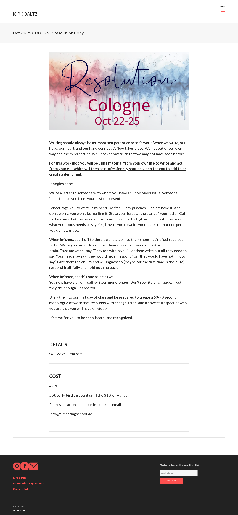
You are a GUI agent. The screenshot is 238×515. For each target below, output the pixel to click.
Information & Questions (28, 483)
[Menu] (223, 10)
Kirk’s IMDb (20, 477)
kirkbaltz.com (19, 510)
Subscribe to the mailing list (179, 465)
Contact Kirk (21, 489)
